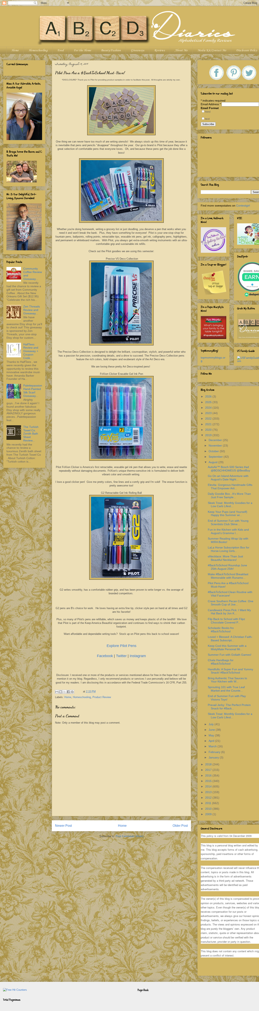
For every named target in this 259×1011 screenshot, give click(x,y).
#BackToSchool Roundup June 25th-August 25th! (227, 567)
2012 (208, 797)
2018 (208, 764)
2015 (208, 781)
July (211, 724)
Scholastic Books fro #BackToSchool (221, 629)
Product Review (101, 697)
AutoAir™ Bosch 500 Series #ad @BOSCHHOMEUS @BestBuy (229, 468)
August (213, 462)
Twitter (121, 656)
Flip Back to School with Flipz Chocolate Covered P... (226, 620)
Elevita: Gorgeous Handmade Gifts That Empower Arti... (230, 486)
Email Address (211, 104)
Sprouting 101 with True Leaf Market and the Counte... (226, 688)
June (212, 729)
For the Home (82, 50)
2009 (208, 814)
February (215, 752)
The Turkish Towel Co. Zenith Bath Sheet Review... (30, 433)
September (216, 456)
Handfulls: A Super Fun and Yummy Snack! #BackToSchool (230, 671)
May (212, 735)
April (212, 740)
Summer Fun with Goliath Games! (229, 654)
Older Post (180, 825)
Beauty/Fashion (111, 50)
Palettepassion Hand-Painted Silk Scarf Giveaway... (32, 390)
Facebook (105, 656)
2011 (208, 803)
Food (60, 50)
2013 (208, 792)
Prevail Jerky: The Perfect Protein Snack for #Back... (229, 706)
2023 (208, 413)
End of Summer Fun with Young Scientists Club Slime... (228, 522)
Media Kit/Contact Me (211, 50)
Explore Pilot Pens (121, 646)
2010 (208, 808)
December (216, 440)
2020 (208, 429)
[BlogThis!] (61, 692)
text (207, 118)
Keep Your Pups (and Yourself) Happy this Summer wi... (227, 513)
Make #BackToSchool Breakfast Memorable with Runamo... (228, 576)
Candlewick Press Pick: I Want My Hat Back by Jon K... (229, 611)
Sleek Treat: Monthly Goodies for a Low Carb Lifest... (230, 504)
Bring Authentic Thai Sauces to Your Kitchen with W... (227, 680)
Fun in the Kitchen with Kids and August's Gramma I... (228, 531)
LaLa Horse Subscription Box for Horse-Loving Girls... (228, 549)
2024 (208, 407)
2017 (208, 769)
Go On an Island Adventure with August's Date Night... (228, 477)
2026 (208, 396)
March (213, 746)
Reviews (159, 50)
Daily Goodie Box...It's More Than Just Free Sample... (229, 495)
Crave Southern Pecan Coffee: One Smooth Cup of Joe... (230, 603)
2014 (208, 786)
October (214, 451)
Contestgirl (243, 205)
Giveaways (137, 50)
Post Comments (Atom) (129, 836)
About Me (181, 50)
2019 (208, 435)
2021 (208, 424)
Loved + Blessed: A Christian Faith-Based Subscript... (230, 638)
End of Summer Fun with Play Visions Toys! (227, 697)
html (207, 111)
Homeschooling (38, 50)
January (214, 757)
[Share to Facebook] (68, 692)
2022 (208, 418)
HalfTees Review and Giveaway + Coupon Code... (30, 351)
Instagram (138, 656)
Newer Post (63, 825)
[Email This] (57, 692)
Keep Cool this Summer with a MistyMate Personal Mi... (227, 647)
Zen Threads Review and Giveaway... (31, 310)
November (216, 445)
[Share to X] (65, 692)
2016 (208, 775)
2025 (208, 402)
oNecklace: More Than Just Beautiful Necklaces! (225, 558)
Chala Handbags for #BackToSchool (221, 662)
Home (15, 50)
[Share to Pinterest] (72, 692)
